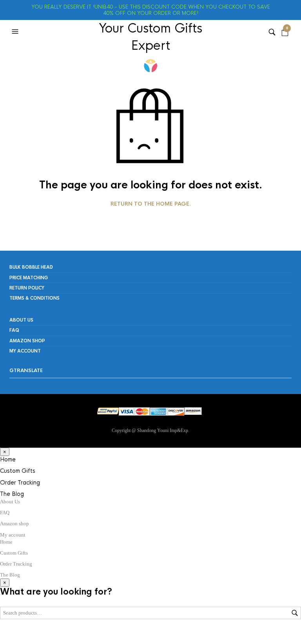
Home (8, 459)
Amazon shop (27, 341)
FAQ (14, 330)
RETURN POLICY (26, 288)
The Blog (12, 493)
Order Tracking (20, 482)
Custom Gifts (17, 470)
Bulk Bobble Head (31, 267)
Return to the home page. (151, 204)
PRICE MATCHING (28, 277)
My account (25, 351)
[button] (16, 31)
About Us (21, 320)
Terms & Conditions (34, 298)
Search (295, 613)
